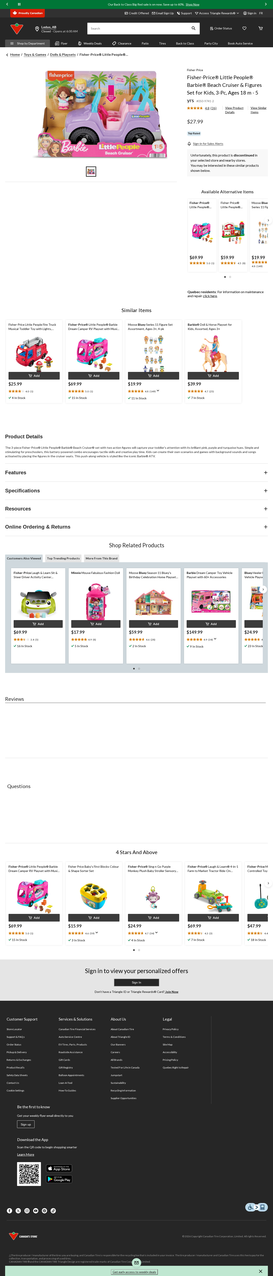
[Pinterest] (44, 1210)
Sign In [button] (136, 982)
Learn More (25, 1154)
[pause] (19, 4)
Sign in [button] (252, 13)
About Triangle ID (120, 1036)
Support (186, 13)
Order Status (223, 28)
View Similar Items (259, 110)
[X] (18, 1210)
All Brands (116, 1059)
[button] (193, 28)
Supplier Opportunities (123, 1098)
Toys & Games (35, 54)
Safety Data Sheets (17, 1075)
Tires (162, 43)
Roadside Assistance (71, 1052)
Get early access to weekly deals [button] (134, 1272)
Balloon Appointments (71, 1075)
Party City (211, 43)
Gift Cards (64, 1059)
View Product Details (234, 110)
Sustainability (118, 1082)
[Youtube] (35, 1210)
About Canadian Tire (122, 1029)
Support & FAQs (16, 1036)
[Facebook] (9, 1210)
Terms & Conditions (174, 1036)
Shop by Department (31, 43)
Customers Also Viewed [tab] (24, 558)
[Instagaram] (27, 1210)
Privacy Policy (171, 1029)
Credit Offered (139, 13)
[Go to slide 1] (91, 171)
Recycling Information (123, 1090)
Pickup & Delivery (17, 1052)
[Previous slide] (7, 4)
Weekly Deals (93, 43)
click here (210, 296)
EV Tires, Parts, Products (73, 1044)
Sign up (26, 1124)
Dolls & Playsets (63, 54)
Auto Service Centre (70, 1036)
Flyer (64, 43)
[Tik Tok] (53, 1210)
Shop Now (192, 4)
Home (15, 54)
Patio (145, 43)
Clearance (124, 43)
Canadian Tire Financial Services (77, 1029)
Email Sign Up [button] (165, 13)
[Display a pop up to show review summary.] (158, 391)
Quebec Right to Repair (176, 1067)
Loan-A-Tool (65, 1082)
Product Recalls (16, 1067)
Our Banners (118, 1044)
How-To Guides (67, 1090)
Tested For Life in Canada (125, 1067)
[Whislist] (244, 28)
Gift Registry (66, 1067)
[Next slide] (266, 4)
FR (261, 13)
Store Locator (14, 1029)
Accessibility (170, 1052)
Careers (115, 1052)
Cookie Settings (15, 1090)
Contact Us (13, 1082)
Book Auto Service (240, 43)
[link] (203, 108)
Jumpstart (116, 1075)
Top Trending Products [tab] (63, 558)
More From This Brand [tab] (102, 558)
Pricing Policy (170, 1059)
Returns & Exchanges (19, 1059)
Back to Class (185, 43)
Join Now (171, 992)
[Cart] (260, 28)
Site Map (167, 1044)
